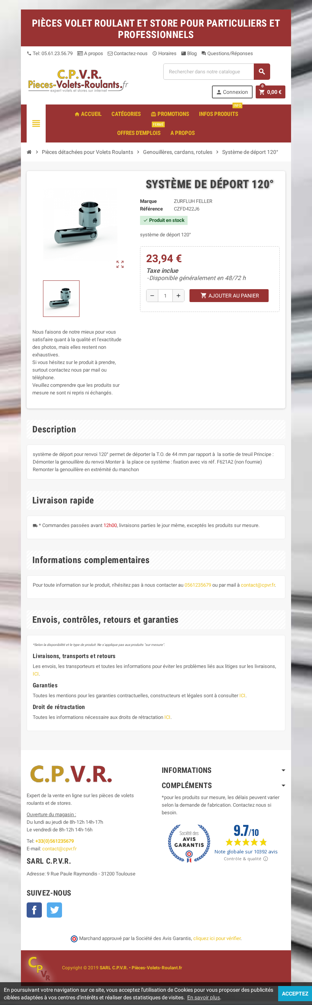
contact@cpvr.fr (258, 585)
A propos (93, 53)
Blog (189, 53)
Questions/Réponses (227, 53)
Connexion (232, 92)
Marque (148, 201)
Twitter (54, 910)
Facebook (34, 910)
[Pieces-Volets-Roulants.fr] (78, 80)
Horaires (164, 53)
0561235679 (198, 585)
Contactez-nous (130, 53)
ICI (36, 674)
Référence (151, 209)
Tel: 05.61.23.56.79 (50, 53)
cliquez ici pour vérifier (216, 938)
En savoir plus (203, 997)
